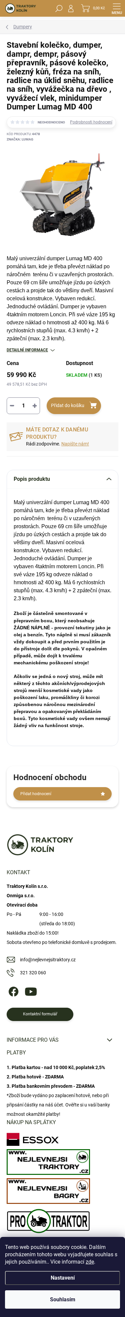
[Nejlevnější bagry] (48, 1189)
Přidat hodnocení (35, 793)
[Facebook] (12, 990)
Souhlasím (62, 1299)
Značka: (20, 139)
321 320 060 (33, 972)
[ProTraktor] (48, 1219)
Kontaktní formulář (40, 1014)
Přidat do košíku (67, 405)
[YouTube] (30, 990)
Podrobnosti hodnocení (91, 122)
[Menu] (116, 8)
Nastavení (63, 1278)
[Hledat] (59, 8)
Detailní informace (27, 350)
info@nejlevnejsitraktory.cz (48, 959)
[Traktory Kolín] (48, 1160)
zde (90, 1262)
